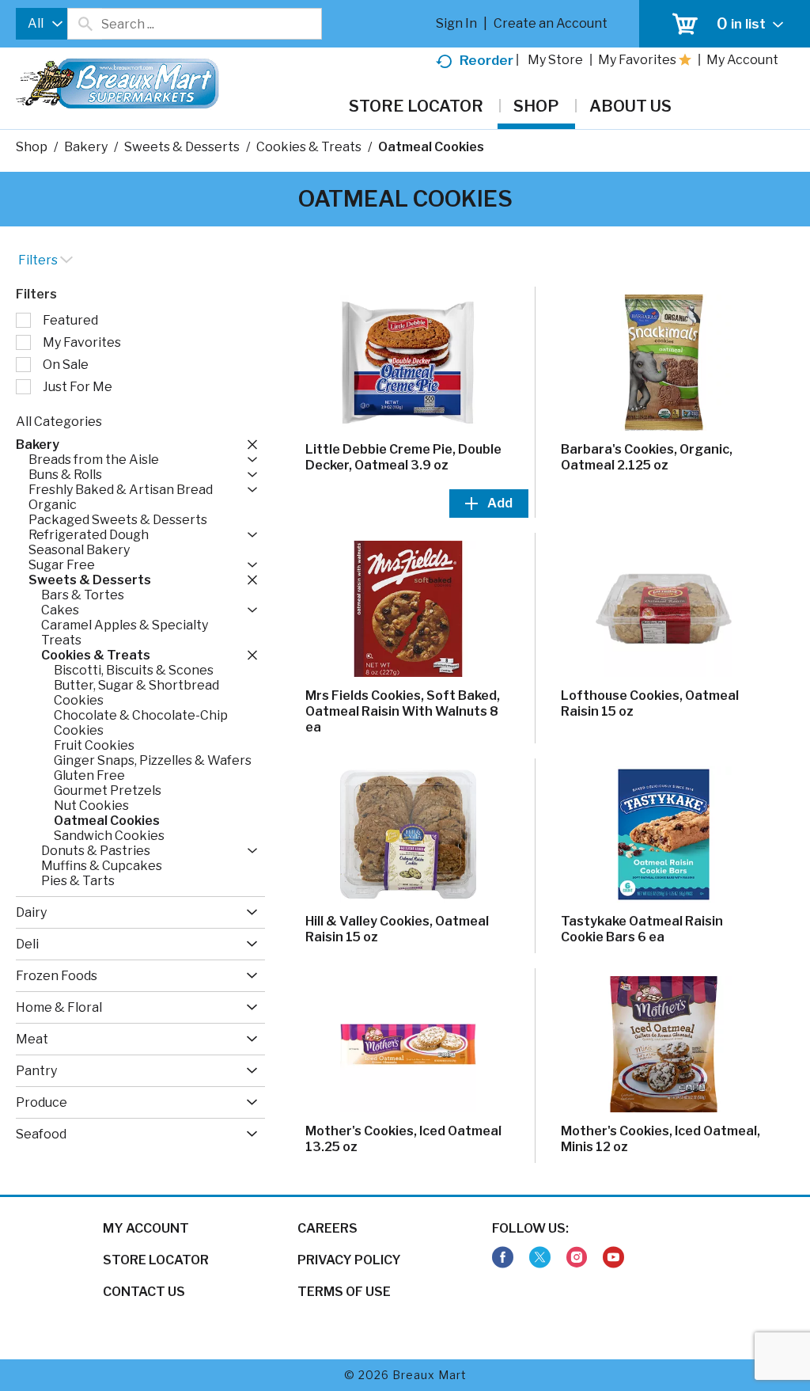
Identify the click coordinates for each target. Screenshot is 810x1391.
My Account (146, 1228)
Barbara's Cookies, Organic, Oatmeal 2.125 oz (646, 457)
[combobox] (41, 24)
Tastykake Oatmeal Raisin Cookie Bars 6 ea (642, 929)
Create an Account (551, 23)
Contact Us (144, 1291)
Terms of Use (344, 1291)
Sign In (456, 23)
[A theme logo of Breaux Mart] (117, 91)
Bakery (86, 146)
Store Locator (156, 1259)
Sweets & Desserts (182, 146)
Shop (31, 146)
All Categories (59, 421)
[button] (248, 444)
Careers (327, 1228)
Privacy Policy (349, 1259)
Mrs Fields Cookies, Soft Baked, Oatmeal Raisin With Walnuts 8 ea (402, 711)
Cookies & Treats (308, 146)
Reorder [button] (486, 60)
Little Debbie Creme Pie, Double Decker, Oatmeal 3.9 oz (403, 457)
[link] (502, 1257)
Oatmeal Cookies (431, 146)
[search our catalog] (84, 24)
